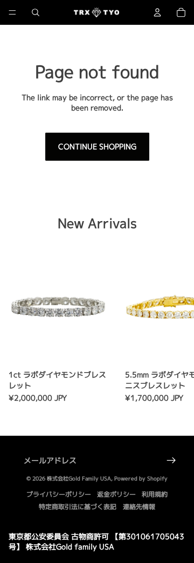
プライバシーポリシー (58, 494)
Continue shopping (97, 146)
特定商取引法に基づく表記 (77, 506)
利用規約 (155, 494)
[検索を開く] (35, 12)
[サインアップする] (171, 461)
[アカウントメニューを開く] (157, 12)
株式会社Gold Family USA (79, 478)
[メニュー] (12, 12)
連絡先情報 (139, 506)
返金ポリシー (116, 494)
